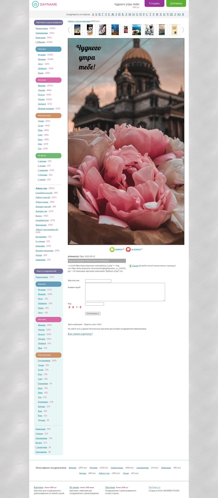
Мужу (40, 299)
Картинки (38, 487)
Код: (70, 304)
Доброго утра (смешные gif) (47, 229)
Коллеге (39, 216)
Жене (40, 348)
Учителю (39, 433)
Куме (40, 415)
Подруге (41, 95)
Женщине (41, 85)
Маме (40, 130)
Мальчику (42, 59)
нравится (119, 249)
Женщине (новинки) (46, 108)
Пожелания (40, 246)
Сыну (40, 135)
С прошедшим (41, 447)
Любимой (42, 104)
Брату (40, 139)
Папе (40, 144)
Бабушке (41, 406)
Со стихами (40, 241)
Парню (41, 73)
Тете (39, 148)
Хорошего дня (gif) (43, 206)
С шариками (43, 170)
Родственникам (44, 360)
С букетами (42, 175)
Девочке (41, 99)
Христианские (41, 452)
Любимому (42, 68)
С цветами (42, 161)
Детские (39, 255)
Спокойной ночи (42, 220)
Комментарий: (74, 287)
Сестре (40, 125)
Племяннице (43, 383)
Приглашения (41, 225)
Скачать (135, 266)
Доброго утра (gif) (43, 197)
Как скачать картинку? (80, 334)
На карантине (41, 237)
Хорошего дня (41, 211)
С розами (41, 166)
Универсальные (42, 28)
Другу (40, 64)
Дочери (41, 121)
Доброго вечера (42, 202)
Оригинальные (41, 438)
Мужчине (42, 55)
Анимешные (40, 260)
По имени (74, 487)
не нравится (136, 249)
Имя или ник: (73, 280)
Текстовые (110, 487)
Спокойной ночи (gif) (44, 193)
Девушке (41, 90)
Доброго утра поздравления (79, 21)
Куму (40, 374)
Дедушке (41, 420)
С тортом (41, 179)
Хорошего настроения (44, 250)
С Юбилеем (40, 42)
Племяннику (43, 402)
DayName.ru (154, 487)
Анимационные (42, 33)
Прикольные (40, 38)
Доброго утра (104, 473)
